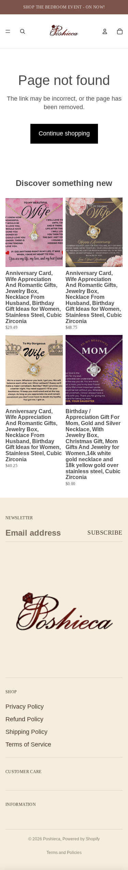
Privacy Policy (24, 706)
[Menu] (8, 31)
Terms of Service (28, 744)
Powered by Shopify (81, 839)
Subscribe (105, 532)
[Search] (22, 31)
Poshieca (51, 839)
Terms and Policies (64, 852)
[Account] (104, 31)
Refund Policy (24, 719)
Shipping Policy (26, 731)
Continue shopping (64, 133)
